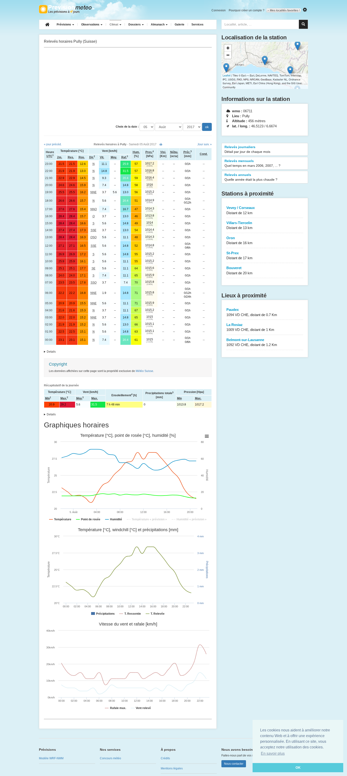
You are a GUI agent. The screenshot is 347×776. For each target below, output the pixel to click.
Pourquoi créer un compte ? (246, 10)
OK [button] (298, 767)
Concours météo (110, 758)
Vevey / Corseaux (240, 210)
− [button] (227, 55)
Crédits (165, 758)
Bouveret (239, 270)
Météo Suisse (144, 371)
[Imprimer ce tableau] (161, 144)
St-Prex (239, 255)
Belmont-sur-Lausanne (251, 342)
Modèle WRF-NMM (51, 758)
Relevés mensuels (252, 163)
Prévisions (64, 24)
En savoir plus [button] (273, 753)
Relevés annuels (250, 177)
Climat (114, 24)
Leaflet (226, 75)
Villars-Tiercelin (239, 225)
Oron (239, 240)
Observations (90, 24)
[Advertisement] (128, 85)
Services (197, 24)
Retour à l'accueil (66, 9)
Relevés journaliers (247, 149)
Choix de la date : (127, 126)
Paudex (251, 312)
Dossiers (134, 24)
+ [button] (227, 48)
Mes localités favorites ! (285, 10)
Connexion (219, 10)
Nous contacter (233, 763)
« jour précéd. (53, 144)
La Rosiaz (250, 327)
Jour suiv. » (204, 144)
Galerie (179, 24)
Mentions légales (172, 768)
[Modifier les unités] (305, 9)
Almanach (158, 24)
